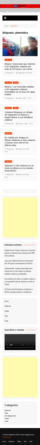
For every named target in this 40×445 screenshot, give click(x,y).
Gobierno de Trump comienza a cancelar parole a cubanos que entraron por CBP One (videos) (20, 253)
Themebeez (6, 437)
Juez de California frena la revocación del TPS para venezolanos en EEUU (19, 262)
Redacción (10, 73)
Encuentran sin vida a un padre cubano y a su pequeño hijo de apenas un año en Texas (20, 281)
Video (15, 82)
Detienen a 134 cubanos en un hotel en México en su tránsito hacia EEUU (19, 168)
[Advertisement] (20, 217)
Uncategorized (10, 416)
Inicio (7, 301)
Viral (6, 321)
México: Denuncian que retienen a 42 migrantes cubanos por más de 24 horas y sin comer (20, 66)
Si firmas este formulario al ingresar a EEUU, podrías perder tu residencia (19, 290)
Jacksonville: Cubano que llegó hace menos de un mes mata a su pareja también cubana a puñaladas (19, 271)
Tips (6, 316)
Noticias (8, 60)
